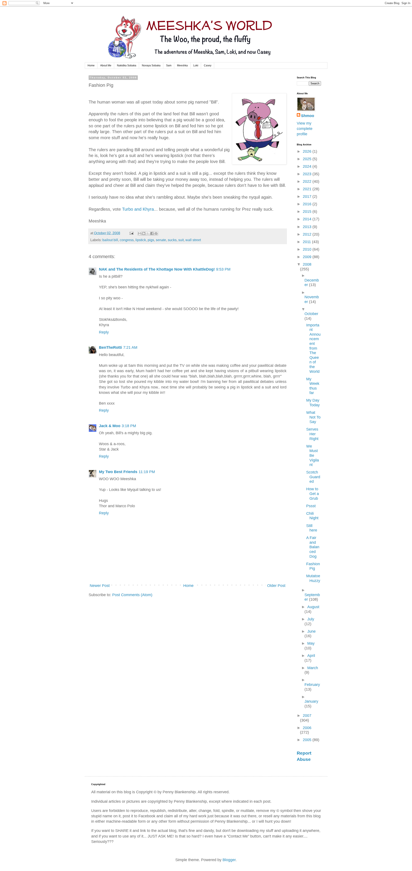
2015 (307, 211)
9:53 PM (223, 269)
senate (161, 240)
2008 (307, 264)
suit (181, 240)
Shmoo (307, 116)
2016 (307, 204)
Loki (195, 65)
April (311, 655)
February (312, 684)
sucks (172, 240)
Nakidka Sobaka (126, 65)
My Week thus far (312, 386)
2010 (307, 249)
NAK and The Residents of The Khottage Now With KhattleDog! (157, 269)
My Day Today (313, 402)
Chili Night (312, 515)
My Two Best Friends (118, 472)
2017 (307, 196)
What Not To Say (313, 417)
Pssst (311, 506)
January (311, 701)
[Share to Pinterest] (156, 233)
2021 (307, 189)
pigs (151, 240)
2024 (307, 166)
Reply (104, 332)
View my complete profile (304, 128)
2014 (307, 219)
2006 (307, 728)
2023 (307, 174)
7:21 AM (130, 347)
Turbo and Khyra (138, 209)
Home (91, 65)
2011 (307, 242)
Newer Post (100, 585)
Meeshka (182, 65)
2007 (307, 715)
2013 (307, 227)
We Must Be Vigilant (312, 455)
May (311, 643)
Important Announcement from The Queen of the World (313, 348)
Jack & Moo (109, 426)
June (311, 631)
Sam (168, 65)
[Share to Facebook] (152, 233)
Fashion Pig (313, 566)
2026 (307, 151)
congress (127, 240)
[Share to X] (148, 233)
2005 (307, 740)
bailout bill (110, 240)
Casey (207, 65)
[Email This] (140, 233)
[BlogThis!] (144, 233)
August (313, 607)
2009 (307, 257)
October (311, 314)
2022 (307, 181)
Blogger (229, 860)
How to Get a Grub (312, 493)
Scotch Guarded (313, 477)
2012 (307, 234)
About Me (105, 65)
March (312, 668)
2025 (307, 159)
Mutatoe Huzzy (313, 578)
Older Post (276, 585)
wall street (193, 240)
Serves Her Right (312, 434)
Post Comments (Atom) (132, 595)
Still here (311, 528)
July (310, 619)
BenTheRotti (110, 347)
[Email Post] (131, 233)
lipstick (140, 240)
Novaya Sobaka (151, 65)
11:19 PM (147, 472)
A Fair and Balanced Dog (312, 547)
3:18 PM (129, 426)
